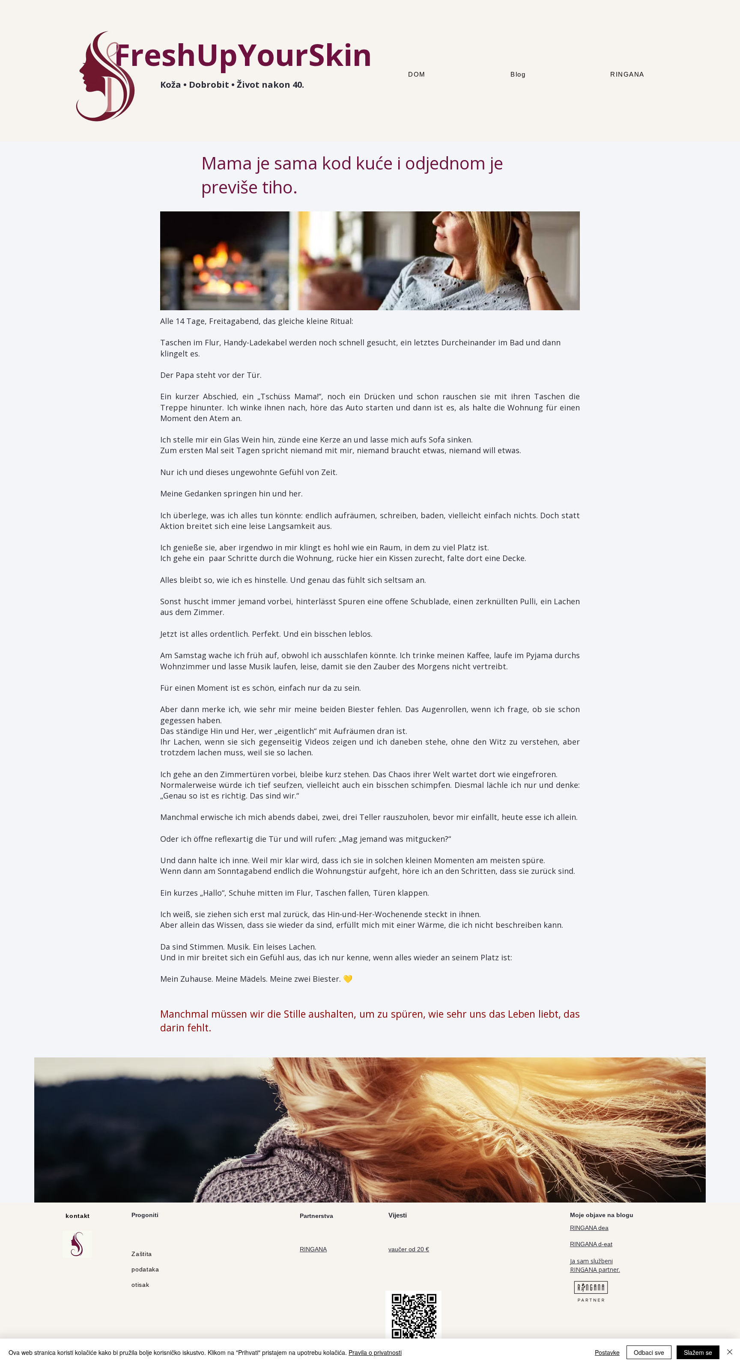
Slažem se (698, 1352)
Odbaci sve (649, 1352)
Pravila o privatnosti (375, 1352)
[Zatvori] (730, 1352)
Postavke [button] (607, 1352)
